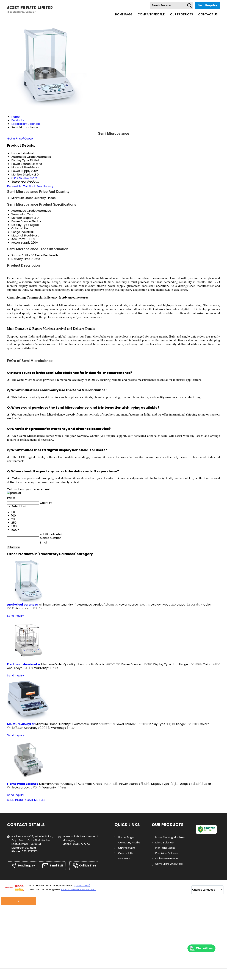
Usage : (189, 605)
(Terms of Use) (82, 885)
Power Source (21, 221)
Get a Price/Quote (20, 138)
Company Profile (151, 14)
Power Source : (134, 605)
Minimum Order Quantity (28, 198)
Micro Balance (164, 842)
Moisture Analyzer (21, 724)
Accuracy (18, 239)
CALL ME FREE (36, 800)
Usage (15, 232)
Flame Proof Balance (22, 784)
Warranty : (46, 668)
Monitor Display (22, 218)
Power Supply (20, 243)
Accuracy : (28, 608)
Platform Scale (165, 848)
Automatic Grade (23, 211)
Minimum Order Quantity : (57, 605)
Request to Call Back (21, 186)
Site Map (124, 858)
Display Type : (163, 605)
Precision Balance (166, 853)
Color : (211, 664)
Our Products (181, 14)
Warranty (18, 214)
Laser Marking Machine (170, 837)
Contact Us (208, 14)
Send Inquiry (207, 5)
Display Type (20, 225)
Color (15, 228)
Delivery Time (20, 259)
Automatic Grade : (97, 605)
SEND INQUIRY (16, 800)
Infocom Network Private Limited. (78, 889)
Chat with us (204, 948)
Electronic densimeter (23, 664)
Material (17, 235)
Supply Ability (20, 255)
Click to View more (24, 178)
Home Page (123, 14)
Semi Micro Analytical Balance (169, 865)
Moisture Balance (166, 858)
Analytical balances (22, 605)
